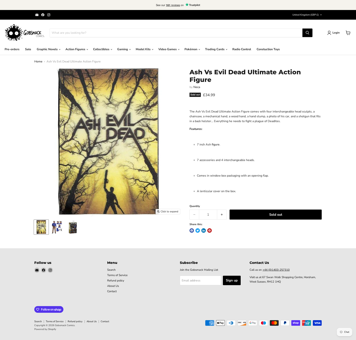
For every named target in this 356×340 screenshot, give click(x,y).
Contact (112, 291)
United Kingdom (305, 14)
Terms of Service (117, 275)
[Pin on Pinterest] (209, 230)
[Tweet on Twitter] (197, 230)
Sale (28, 49)
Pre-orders (12, 49)
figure (216, 144)
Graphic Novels (47, 49)
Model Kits (143, 49)
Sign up (232, 280)
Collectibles (101, 49)
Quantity (194, 206)
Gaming (123, 49)
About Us (113, 286)
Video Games (167, 49)
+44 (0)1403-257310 (276, 270)
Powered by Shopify (45, 329)
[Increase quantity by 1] (222, 215)
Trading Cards (215, 49)
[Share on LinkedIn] (203, 230)
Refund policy (115, 280)
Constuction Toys (268, 49)
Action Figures (75, 49)
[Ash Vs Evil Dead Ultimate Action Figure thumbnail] (41, 227)
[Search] (307, 33)
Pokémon (191, 49)
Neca (196, 87)
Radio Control (241, 49)
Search (111, 270)
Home (38, 61)
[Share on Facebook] (191, 230)
